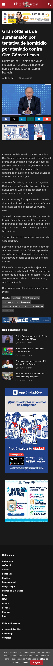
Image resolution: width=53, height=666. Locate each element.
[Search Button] (49, 4)
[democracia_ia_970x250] (26, 17)
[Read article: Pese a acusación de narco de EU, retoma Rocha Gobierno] (7, 364)
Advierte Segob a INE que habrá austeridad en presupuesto (30, 375)
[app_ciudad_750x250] (26, 132)
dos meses (25, 302)
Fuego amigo (8, 586)
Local (4, 594)
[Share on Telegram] (39, 119)
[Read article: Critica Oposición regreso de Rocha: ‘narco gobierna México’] (7, 339)
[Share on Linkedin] (22, 119)
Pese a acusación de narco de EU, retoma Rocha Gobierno (31, 362)
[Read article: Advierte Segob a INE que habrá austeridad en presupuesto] (7, 376)
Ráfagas (6, 611)
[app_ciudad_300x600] (26, 430)
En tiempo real (9, 582)
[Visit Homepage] (26, 4)
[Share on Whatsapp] (30, 119)
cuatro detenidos (11, 302)
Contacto (6, 637)
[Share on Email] (47, 119)
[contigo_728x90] (26, 319)
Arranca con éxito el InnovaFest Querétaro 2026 (30, 350)
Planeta (5, 603)
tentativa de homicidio (33, 306)
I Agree (36, 662)
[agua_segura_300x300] (26, 500)
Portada (6, 607)
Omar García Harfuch (12, 306)
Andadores (7, 561)
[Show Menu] (3, 4)
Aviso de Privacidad (11, 629)
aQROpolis (7, 565)
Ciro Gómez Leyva (31, 298)
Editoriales (7, 573)
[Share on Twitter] (14, 119)
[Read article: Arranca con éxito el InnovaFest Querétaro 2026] (7, 351)
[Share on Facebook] (6, 119)
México (5, 599)
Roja (4, 616)
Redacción (9, 77)
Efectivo (6, 578)
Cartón (5, 569)
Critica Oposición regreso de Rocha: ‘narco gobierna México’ (32, 337)
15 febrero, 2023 (25, 77)
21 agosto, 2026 (24, 342)
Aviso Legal (8, 633)
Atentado (16, 298)
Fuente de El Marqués (12, 590)
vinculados (8, 310)
